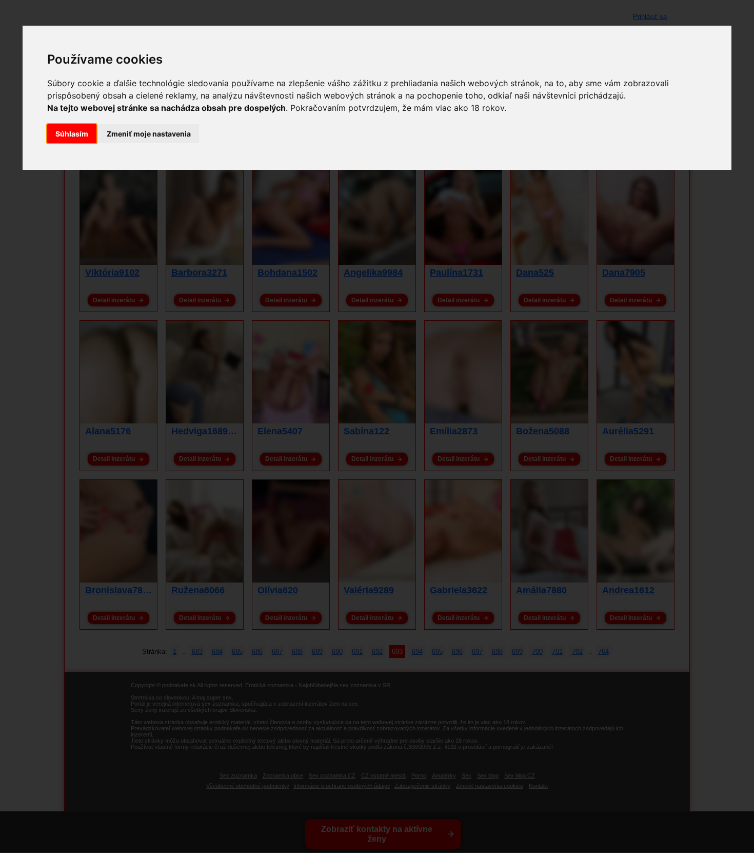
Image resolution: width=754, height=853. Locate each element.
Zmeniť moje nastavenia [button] (149, 133)
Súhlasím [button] (71, 133)
